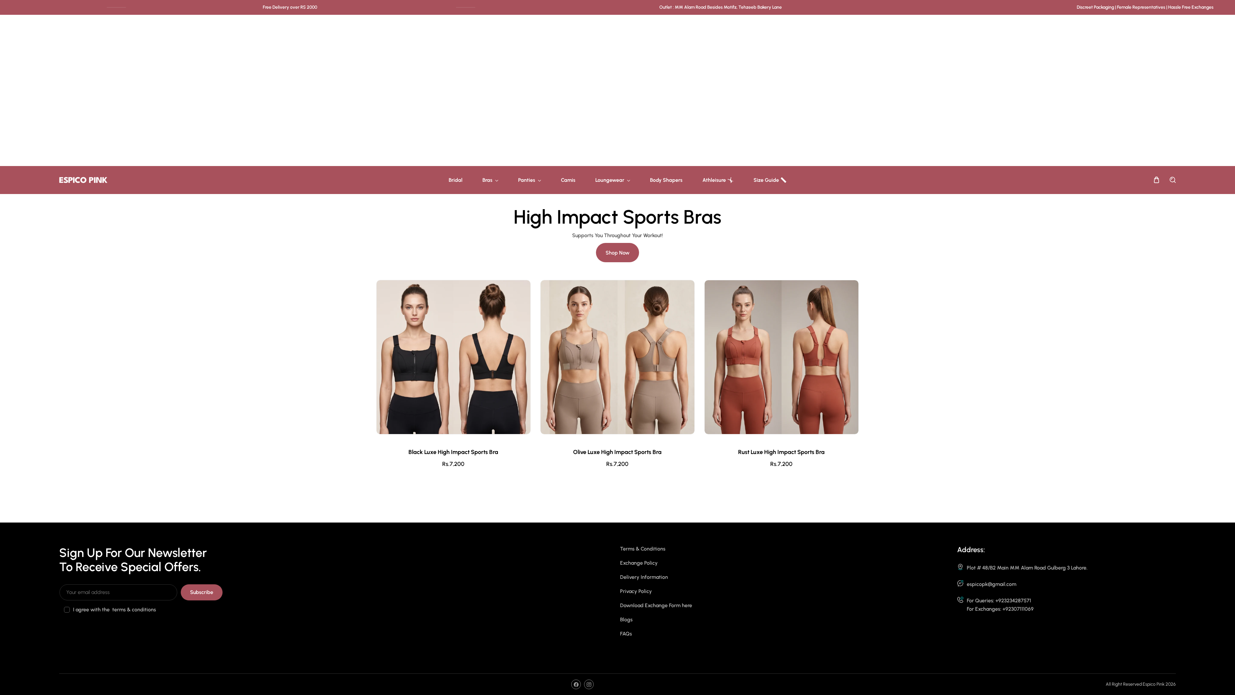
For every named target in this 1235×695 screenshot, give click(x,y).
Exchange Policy (639, 563)
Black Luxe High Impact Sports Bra (453, 452)
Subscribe (201, 592)
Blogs (626, 619)
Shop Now (617, 253)
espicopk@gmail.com (991, 584)
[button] (1156, 180)
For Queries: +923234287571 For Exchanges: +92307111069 (1000, 605)
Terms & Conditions (642, 549)
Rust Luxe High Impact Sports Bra (781, 452)
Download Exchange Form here (656, 605)
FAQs (626, 634)
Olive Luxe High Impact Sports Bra (617, 452)
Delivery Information (644, 577)
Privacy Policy (636, 591)
